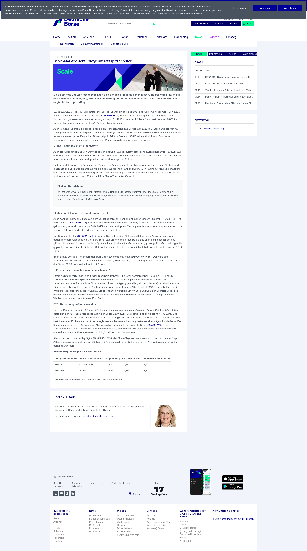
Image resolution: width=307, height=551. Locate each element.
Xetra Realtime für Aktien (159, 522)
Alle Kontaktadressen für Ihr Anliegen (233, 519)
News (199, 37)
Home (57, 37)
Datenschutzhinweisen (191, 13)
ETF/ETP (107, 37)
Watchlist (219, 23)
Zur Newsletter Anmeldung (211, 129)
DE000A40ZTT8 (77, 222)
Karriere (184, 521)
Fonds (124, 37)
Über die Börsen (125, 518)
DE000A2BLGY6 (108, 115)
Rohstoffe (142, 37)
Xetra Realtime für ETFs (159, 525)
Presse (183, 524)
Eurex (183, 537)
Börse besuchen (125, 515)
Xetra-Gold (185, 540)
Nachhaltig (181, 37)
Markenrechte (97, 483)
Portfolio (234, 23)
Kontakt (57, 483)
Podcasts (94, 528)
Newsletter (94, 531)
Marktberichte (215, 54)
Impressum (58, 486)
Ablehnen (265, 8)
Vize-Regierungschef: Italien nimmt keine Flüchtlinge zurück (229, 90)
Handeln (121, 525)
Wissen (214, 37)
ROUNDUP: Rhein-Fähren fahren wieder (225, 83)
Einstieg (231, 37)
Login (248, 23)
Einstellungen (239, 8)
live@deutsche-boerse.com (98, 416)
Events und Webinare (128, 535)
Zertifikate (161, 37)
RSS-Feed (94, 525)
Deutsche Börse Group (191, 534)
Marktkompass (250, 54)
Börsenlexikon (124, 528)
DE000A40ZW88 (153, 324)
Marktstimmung (119, 43)
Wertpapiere (123, 522)
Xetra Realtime (201, 23)
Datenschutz (77, 486)
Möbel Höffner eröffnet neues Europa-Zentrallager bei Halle (229, 97)
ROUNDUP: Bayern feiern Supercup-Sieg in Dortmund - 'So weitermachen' (229, 77)
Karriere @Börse (155, 528)
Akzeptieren (290, 8)
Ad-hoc (232, 54)
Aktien (72, 37)
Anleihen (88, 37)
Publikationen (124, 531)
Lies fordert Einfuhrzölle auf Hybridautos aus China (229, 103)
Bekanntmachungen (92, 43)
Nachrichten (67, 43)
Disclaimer (76, 483)
